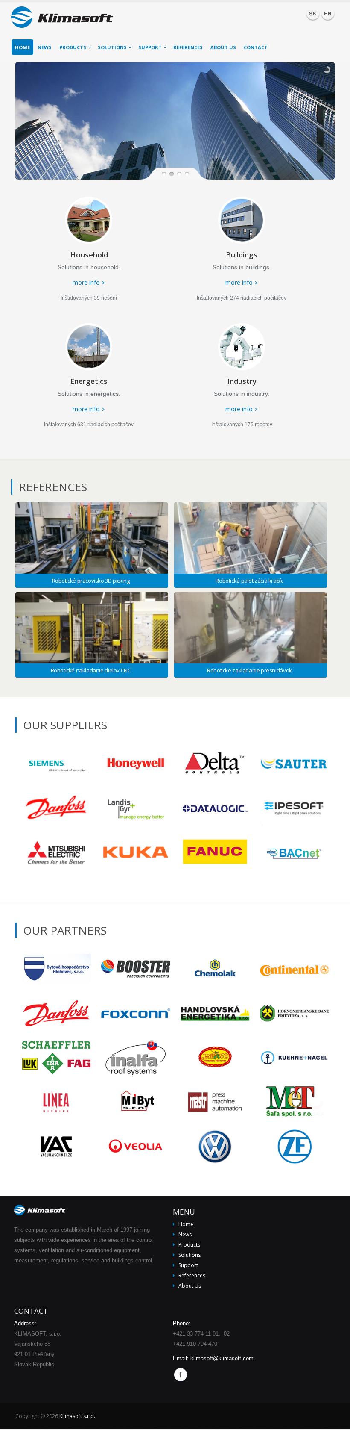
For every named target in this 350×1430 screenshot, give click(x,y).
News (45, 47)
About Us (223, 47)
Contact (256, 47)
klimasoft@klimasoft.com (222, 1358)
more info (86, 282)
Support (150, 47)
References (188, 47)
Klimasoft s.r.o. (77, 1416)
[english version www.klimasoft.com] (327, 13)
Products (72, 47)
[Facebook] (182, 1374)
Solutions (112, 47)
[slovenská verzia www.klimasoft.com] (312, 13)
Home (22, 47)
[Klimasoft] (68, 18)
